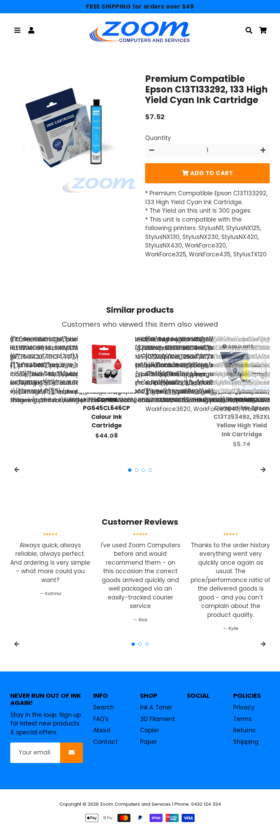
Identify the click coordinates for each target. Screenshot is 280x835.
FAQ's (101, 719)
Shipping (245, 742)
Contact (105, 742)
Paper (148, 742)
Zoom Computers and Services (135, 804)
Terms (242, 719)
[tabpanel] (106, 387)
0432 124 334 (206, 804)
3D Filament (157, 719)
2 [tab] (136, 470)
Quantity (158, 138)
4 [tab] (150, 470)
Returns (244, 730)
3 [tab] (143, 470)
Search (103, 707)
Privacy (244, 707)
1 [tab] (129, 470)
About (102, 730)
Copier (149, 730)
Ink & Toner (156, 707)
